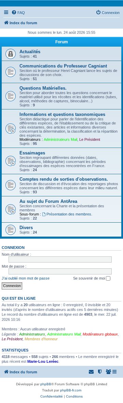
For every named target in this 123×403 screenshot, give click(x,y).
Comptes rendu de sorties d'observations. (63, 179)
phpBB (45, 384)
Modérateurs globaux (100, 334)
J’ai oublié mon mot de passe (26, 278)
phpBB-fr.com (70, 390)
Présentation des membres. (69, 214)
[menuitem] (18, 13)
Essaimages (32, 152)
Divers (26, 227)
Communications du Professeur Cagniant (63, 66)
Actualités (29, 51)
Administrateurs (32, 334)
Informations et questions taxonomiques (62, 114)
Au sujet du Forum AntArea (48, 201)
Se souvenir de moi (89, 278)
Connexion (13, 247)
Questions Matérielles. (43, 88)
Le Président (89, 139)
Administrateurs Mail (60, 139)
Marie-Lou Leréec (42, 361)
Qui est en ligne (19, 298)
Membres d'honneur (41, 339)
